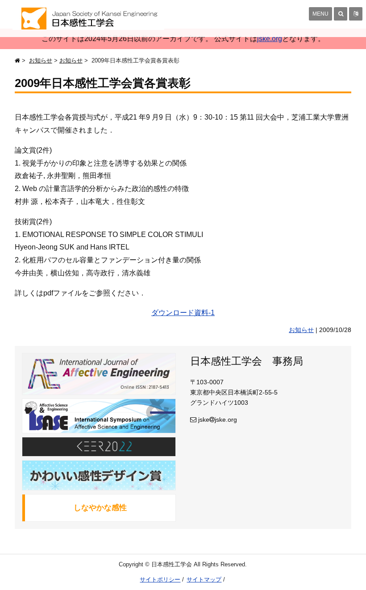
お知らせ (40, 60)
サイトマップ (204, 579)
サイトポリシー (160, 579)
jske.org (269, 38)
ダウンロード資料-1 (183, 312)
